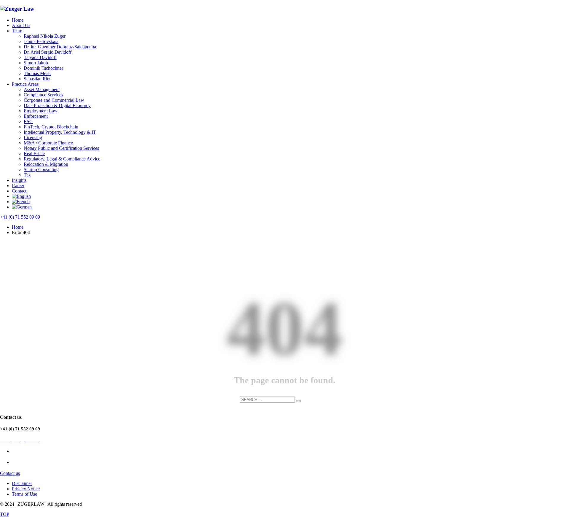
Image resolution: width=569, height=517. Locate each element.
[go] (298, 401)
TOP (4, 514)
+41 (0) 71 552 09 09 (20, 216)
